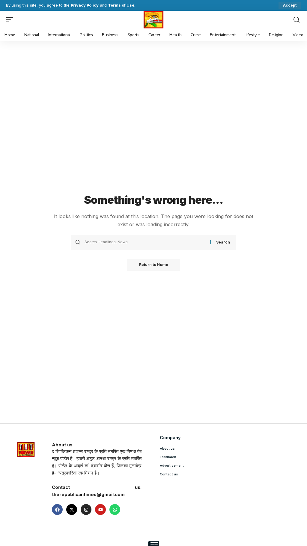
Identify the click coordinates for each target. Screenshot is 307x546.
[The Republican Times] (154, 20)
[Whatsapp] (114, 509)
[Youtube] (100, 509)
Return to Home (153, 264)
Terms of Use (121, 5)
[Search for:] (145, 242)
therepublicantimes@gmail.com (88, 494)
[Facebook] (57, 509)
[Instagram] (86, 509)
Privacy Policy (85, 5)
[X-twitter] (71, 509)
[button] (290, 5)
